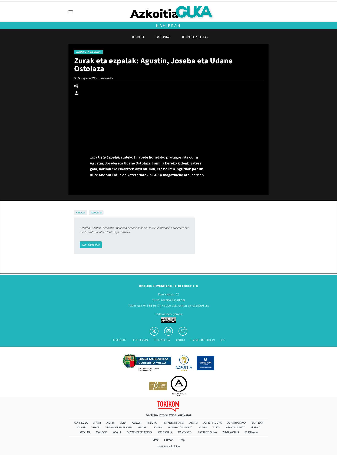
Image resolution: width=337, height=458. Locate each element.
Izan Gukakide (91, 244)
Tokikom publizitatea (168, 446)
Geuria (142, 427)
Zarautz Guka (207, 432)
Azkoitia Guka (236, 422)
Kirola (80, 212)
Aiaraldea (81, 422)
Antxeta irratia (173, 422)
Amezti (136, 422)
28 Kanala (251, 432)
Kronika (85, 432)
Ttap (182, 440)
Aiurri (110, 422)
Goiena (158, 427)
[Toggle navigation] (70, 12)
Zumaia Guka (230, 432)
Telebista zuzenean (195, 37)
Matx (155, 440)
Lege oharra (140, 340)
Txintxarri (185, 432)
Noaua (117, 432)
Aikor (97, 422)
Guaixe (202, 427)
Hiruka (255, 427)
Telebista (138, 37)
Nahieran (168, 25)
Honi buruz (119, 340)
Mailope (101, 432)
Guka (216, 427)
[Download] (77, 93)
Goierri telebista (180, 427)
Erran (96, 427)
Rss (222, 340)
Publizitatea (162, 340)
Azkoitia (96, 212)
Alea (123, 422)
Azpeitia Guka (212, 422)
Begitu (81, 427)
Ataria (193, 422)
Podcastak (163, 37)
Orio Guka (165, 432)
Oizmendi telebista (140, 432)
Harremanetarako (203, 340)
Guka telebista (235, 427)
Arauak (180, 340)
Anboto (152, 422)
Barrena (257, 422)
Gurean (168, 440)
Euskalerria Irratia (119, 427)
